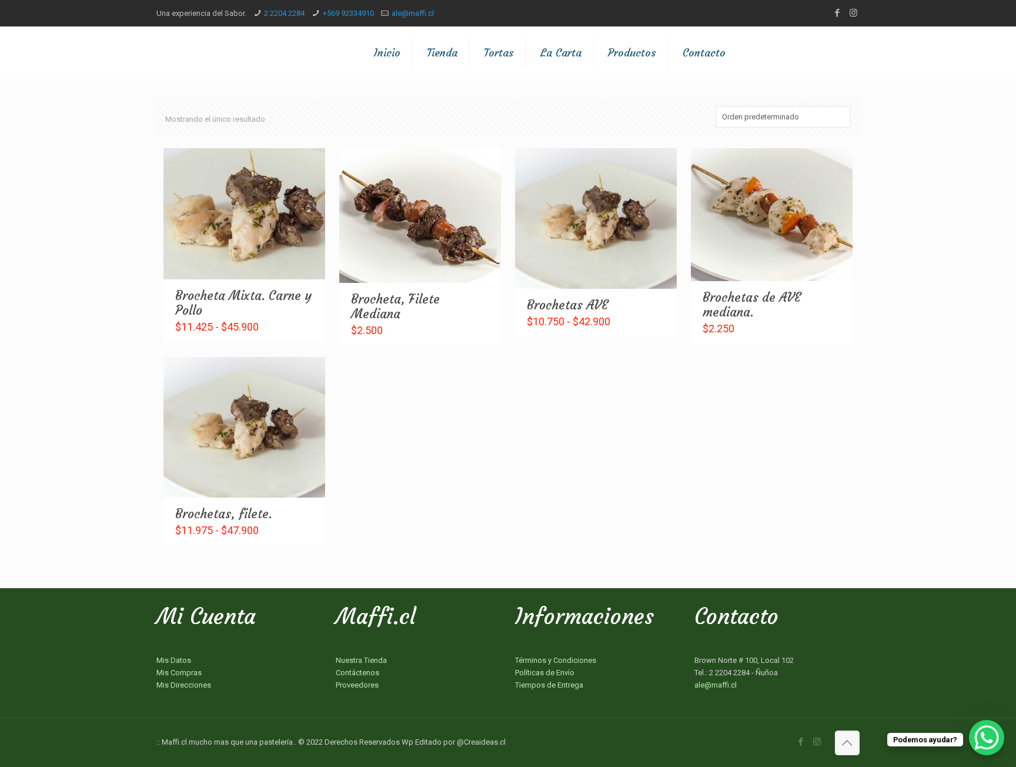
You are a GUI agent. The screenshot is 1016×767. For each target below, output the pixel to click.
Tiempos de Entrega (549, 685)
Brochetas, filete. (223, 514)
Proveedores (357, 685)
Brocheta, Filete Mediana (395, 306)
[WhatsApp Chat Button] (986, 737)
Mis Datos (173, 660)
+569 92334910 (348, 13)
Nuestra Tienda (361, 660)
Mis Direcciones (183, 685)
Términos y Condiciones (555, 660)
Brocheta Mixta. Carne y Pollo (243, 303)
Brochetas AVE (567, 305)
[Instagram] (853, 13)
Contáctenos (357, 672)
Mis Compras (179, 672)
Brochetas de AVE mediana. (752, 304)
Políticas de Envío (544, 672)
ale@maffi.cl (413, 13)
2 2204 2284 (284, 13)
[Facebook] (837, 13)
